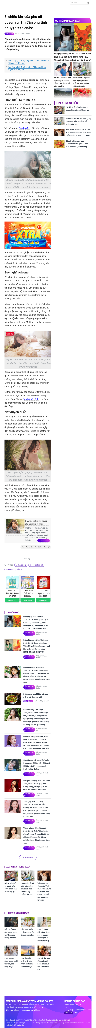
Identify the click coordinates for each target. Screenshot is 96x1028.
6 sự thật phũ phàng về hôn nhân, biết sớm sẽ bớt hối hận (27, 962)
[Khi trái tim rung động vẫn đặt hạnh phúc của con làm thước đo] (44, 951)
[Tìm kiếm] (88, 3)
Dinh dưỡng (28, 701)
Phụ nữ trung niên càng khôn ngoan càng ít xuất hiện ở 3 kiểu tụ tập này (44, 935)
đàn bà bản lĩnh (30, 399)
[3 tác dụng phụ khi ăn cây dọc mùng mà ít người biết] (12, 699)
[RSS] (75, 1013)
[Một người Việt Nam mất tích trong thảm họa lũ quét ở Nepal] (63, 95)
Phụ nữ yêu (9, 34)
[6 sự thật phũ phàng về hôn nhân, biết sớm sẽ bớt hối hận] (27, 951)
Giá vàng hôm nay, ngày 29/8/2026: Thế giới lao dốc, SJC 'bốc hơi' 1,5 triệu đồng (77, 144)
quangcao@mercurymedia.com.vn (77, 1010)
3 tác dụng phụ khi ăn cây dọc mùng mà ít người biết (35, 695)
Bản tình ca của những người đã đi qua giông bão (27, 932)
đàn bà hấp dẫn (14, 570)
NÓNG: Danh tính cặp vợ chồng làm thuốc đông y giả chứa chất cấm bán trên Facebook (62, 83)
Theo (35, 547)
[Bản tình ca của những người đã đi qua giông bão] (27, 922)
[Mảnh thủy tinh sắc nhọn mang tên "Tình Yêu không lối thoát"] (11, 922)
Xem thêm (44, 540)
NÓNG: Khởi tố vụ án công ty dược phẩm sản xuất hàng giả (10, 887)
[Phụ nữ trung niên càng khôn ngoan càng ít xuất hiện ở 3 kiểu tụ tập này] (44, 922)
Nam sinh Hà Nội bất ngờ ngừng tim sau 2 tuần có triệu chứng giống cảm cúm (27, 888)
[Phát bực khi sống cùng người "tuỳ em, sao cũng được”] (11, 951)
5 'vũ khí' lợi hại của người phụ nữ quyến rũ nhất (36, 522)
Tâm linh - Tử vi (28, 633)
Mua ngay (12, 600)
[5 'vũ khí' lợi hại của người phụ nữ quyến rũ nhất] (15, 527)
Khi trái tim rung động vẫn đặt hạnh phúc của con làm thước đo (44, 963)
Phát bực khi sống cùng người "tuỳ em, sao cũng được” (11, 962)
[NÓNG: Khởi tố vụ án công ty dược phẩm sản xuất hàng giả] (11, 876)
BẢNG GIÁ (68, 1013)
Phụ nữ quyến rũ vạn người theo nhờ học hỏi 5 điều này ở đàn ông (28, 61)
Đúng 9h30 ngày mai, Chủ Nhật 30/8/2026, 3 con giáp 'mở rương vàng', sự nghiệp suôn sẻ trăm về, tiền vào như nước (36, 785)
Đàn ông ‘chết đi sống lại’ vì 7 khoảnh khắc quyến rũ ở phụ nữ (27, 68)
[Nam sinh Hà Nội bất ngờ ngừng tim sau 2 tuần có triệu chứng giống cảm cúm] (27, 876)
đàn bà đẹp (24, 128)
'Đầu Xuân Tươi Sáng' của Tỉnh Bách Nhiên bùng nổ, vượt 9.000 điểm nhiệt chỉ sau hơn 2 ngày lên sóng (44, 891)
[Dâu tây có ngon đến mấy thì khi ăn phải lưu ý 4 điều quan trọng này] (82, 95)
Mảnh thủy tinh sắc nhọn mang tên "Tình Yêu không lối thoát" (10, 933)
